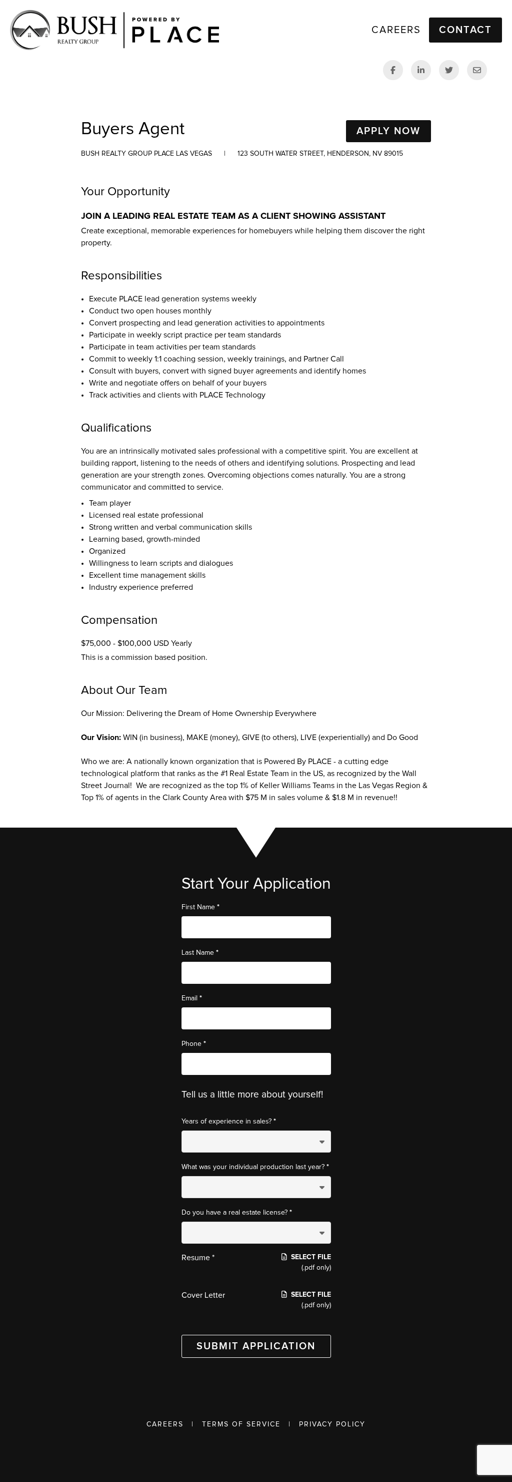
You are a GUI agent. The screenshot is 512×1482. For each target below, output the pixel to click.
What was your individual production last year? (255, 1167)
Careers (165, 1424)
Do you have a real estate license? (237, 1212)
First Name (201, 907)
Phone (194, 1043)
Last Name (200, 952)
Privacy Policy (332, 1424)
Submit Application (256, 1346)
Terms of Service (241, 1424)
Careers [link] (396, 30)
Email (192, 998)
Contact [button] (465, 30)
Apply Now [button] (388, 131)
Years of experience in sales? (229, 1121)
